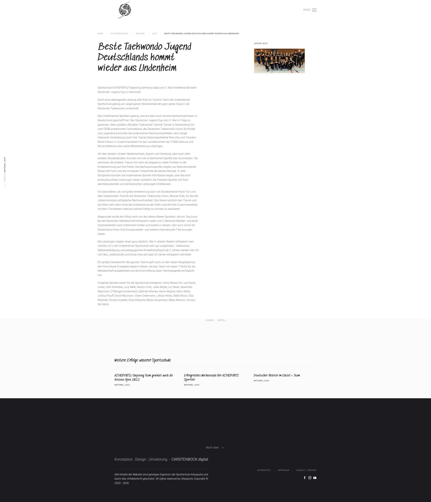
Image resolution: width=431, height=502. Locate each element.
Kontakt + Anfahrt (306, 470)
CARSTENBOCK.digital (190, 459)
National (4, 167)
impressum (283, 470)
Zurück (210, 320)
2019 (4, 159)
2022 (127, 384)
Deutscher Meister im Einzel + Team (277, 376)
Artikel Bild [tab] (261, 43)
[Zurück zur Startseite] (125, 10)
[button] (310, 10)
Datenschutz (264, 470)
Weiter (221, 320)
